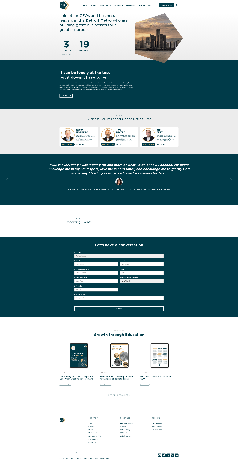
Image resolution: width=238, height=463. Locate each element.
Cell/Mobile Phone (81, 269)
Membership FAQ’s (95, 436)
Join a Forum (157, 426)
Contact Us (92, 442)
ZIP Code (78, 286)
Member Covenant (88, 458)
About (90, 423)
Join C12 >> (166, 5)
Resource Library (126, 423)
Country (77, 252)
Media (90, 430)
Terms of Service (76, 458)
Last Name (124, 261)
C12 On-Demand (126, 433)
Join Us (65, 96)
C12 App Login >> (95, 439)
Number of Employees (129, 277)
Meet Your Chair (67, 144)
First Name (78, 261)
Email (122, 269)
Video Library (125, 430)
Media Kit (123, 426)
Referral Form (157, 430)
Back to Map (66, 54)
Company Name (80, 294)
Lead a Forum (157, 423)
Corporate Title (80, 277)
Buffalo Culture (125, 436)
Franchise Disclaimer (102, 458)
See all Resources (119, 395)
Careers (91, 426)
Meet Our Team (94, 433)
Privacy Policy (64, 458)
